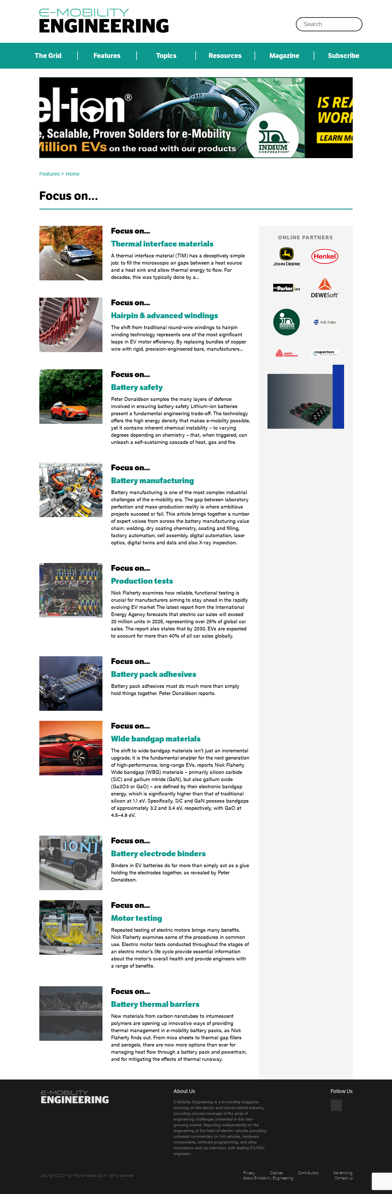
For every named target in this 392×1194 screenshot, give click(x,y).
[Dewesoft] (325, 287)
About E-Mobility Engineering (268, 1177)
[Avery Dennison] (286, 353)
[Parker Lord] (286, 287)
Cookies (276, 1172)
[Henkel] (325, 256)
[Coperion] (325, 353)
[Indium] (286, 322)
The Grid (48, 55)
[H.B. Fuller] (325, 322)
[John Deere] (196, 117)
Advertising (343, 1172)
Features (107, 55)
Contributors (308, 1172)
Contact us (344, 1177)
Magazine (284, 55)
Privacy (249, 1172)
